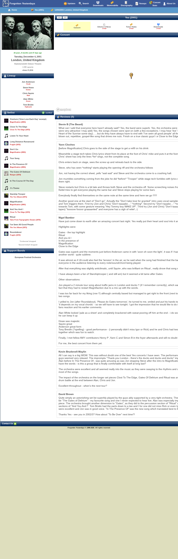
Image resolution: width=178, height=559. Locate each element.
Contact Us (8, 423)
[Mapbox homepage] (63, 110)
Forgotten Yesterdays (22, 3)
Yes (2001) (39, 10)
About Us (170, 3)
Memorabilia (112, 5)
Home (14, 10)
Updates (71, 3)
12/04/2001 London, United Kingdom (71, 10)
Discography (126, 5)
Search (85, 3)
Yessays (142, 3)
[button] (131, 76)
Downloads (97, 5)
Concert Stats (156, 3)
